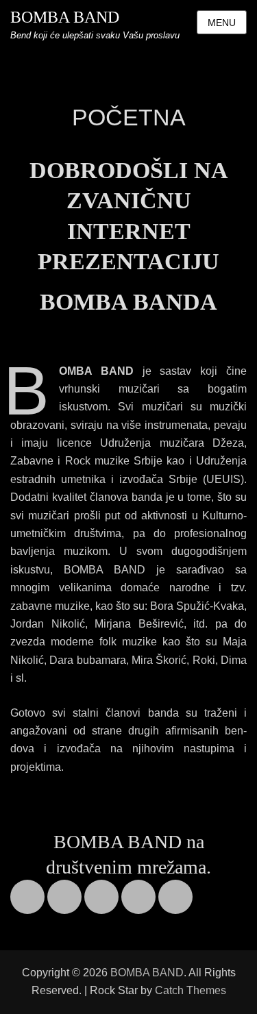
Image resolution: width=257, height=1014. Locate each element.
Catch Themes (190, 990)
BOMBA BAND (64, 17)
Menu (222, 22)
